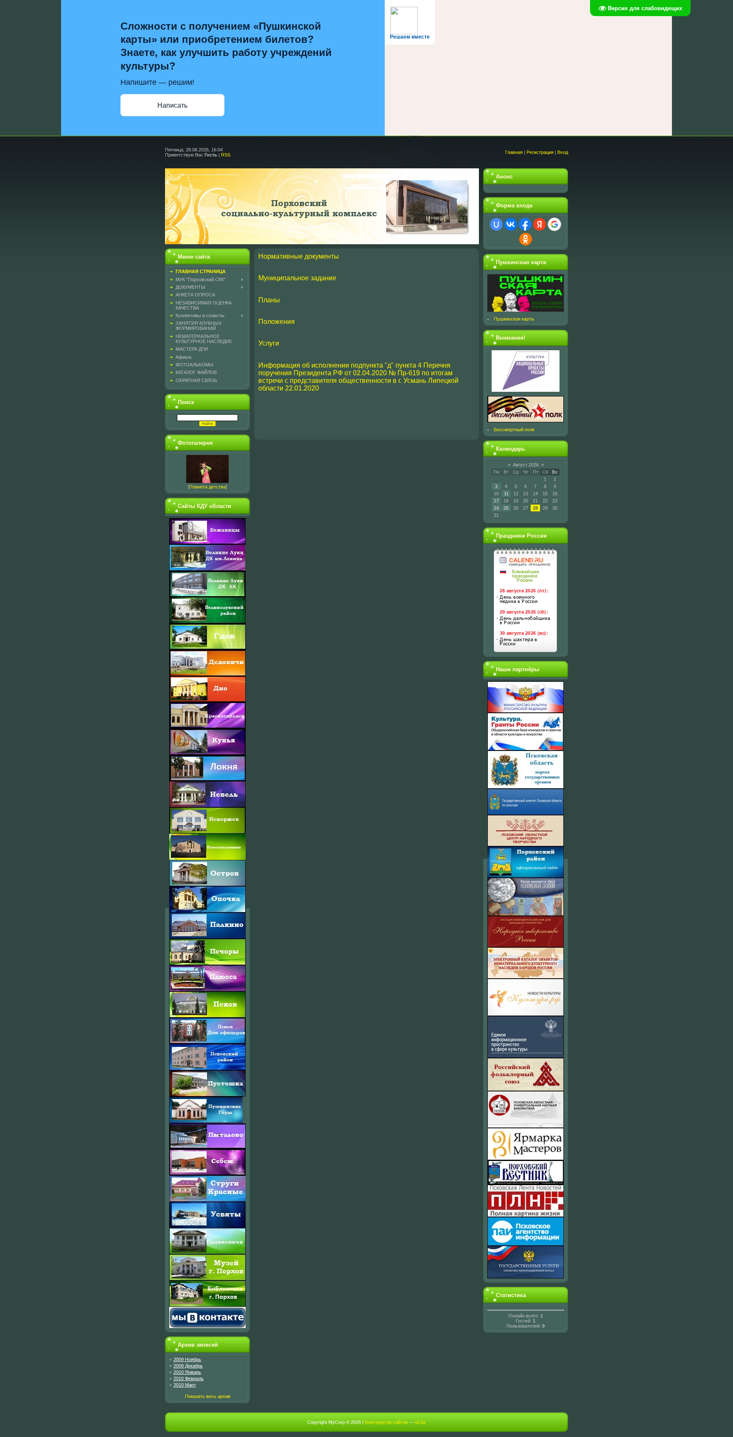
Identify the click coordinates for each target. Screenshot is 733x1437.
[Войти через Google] (554, 224)
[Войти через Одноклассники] (525, 239)
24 (496, 508)
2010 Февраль (188, 1378)
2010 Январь (187, 1372)
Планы (269, 300)
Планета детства (207, 486)
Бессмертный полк (514, 429)
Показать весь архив (207, 1396)
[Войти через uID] (496, 224)
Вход (562, 152)
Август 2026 (526, 464)
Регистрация (540, 152)
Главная (514, 152)
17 (496, 500)
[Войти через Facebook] (525, 224)
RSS (225, 154)
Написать (172, 105)
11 (506, 493)
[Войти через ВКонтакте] (510, 224)
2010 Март (184, 1384)
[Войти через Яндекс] (539, 224)
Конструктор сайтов (386, 1422)
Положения (276, 321)
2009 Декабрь (188, 1365)
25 (506, 508)
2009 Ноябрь (187, 1359)
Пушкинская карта (514, 318)
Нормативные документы (298, 256)
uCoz (420, 1422)
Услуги (268, 343)
